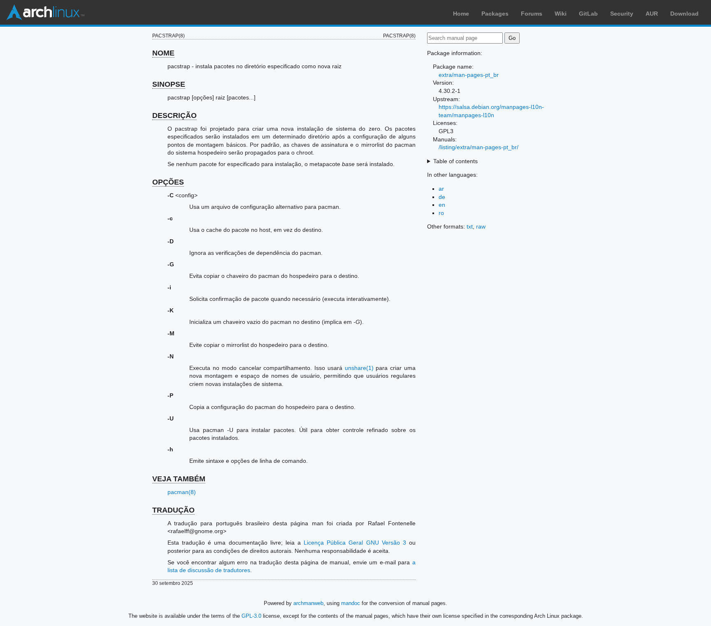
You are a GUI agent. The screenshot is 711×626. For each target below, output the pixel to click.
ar (441, 188)
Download (684, 13)
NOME (163, 53)
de (442, 197)
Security (621, 13)
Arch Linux (45, 12)
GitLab (588, 13)
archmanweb (308, 603)
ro (441, 213)
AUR (652, 13)
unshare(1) (359, 368)
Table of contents (455, 161)
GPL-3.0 (251, 616)
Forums (531, 13)
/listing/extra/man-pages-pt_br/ (478, 147)
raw (481, 226)
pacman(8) (181, 492)
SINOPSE (168, 84)
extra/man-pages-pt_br (469, 75)
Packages (495, 13)
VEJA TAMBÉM (178, 479)
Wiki (561, 13)
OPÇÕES (168, 182)
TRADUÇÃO (173, 510)
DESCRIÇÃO (174, 115)
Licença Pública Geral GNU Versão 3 (355, 542)
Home (461, 13)
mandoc (350, 603)
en (442, 204)
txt (470, 226)
